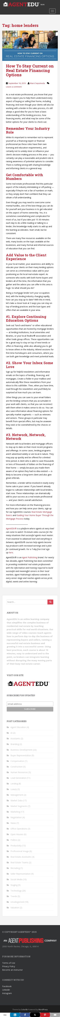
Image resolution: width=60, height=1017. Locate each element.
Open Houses (16, 834)
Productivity (16, 845)
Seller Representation (20, 873)
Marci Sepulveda (37, 83)
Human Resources (19, 772)
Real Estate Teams (19, 862)
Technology (16, 890)
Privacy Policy (8, 966)
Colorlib (24, 1009)
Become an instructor (12, 969)
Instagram (7, 993)
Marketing (15, 811)
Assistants (15, 738)
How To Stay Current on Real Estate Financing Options (30, 70)
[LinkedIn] (15, 1015)
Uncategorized (17, 902)
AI (11, 732)
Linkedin (6, 989)
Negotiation (16, 817)
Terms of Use (8, 963)
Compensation (17, 761)
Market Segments (18, 806)
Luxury (13, 789)
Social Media (16, 879)
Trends (13, 896)
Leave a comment (14, 86)
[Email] (55, 1015)
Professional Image (19, 851)
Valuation (14, 907)
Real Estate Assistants (20, 856)
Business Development (21, 749)
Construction (16, 766)
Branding (14, 744)
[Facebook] (25, 1015)
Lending (14, 783)
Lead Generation (18, 778)
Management (16, 794)
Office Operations (18, 828)
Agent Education (18, 727)
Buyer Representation (20, 755)
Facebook (7, 986)
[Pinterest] (45, 1015)
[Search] (50, 602)
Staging (13, 885)
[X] (35, 1015)
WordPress (43, 1009)
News (13, 823)
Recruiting (15, 868)
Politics (13, 840)
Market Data (16, 800)
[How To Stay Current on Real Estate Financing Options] (30, 46)
